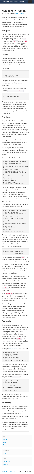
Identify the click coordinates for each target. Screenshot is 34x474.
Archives (5, 439)
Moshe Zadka (19, 13)
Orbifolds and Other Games (13, 1)
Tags (4, 442)
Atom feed (6, 445)
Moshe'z (5, 464)
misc (4, 453)
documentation (13, 349)
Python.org (6, 461)
